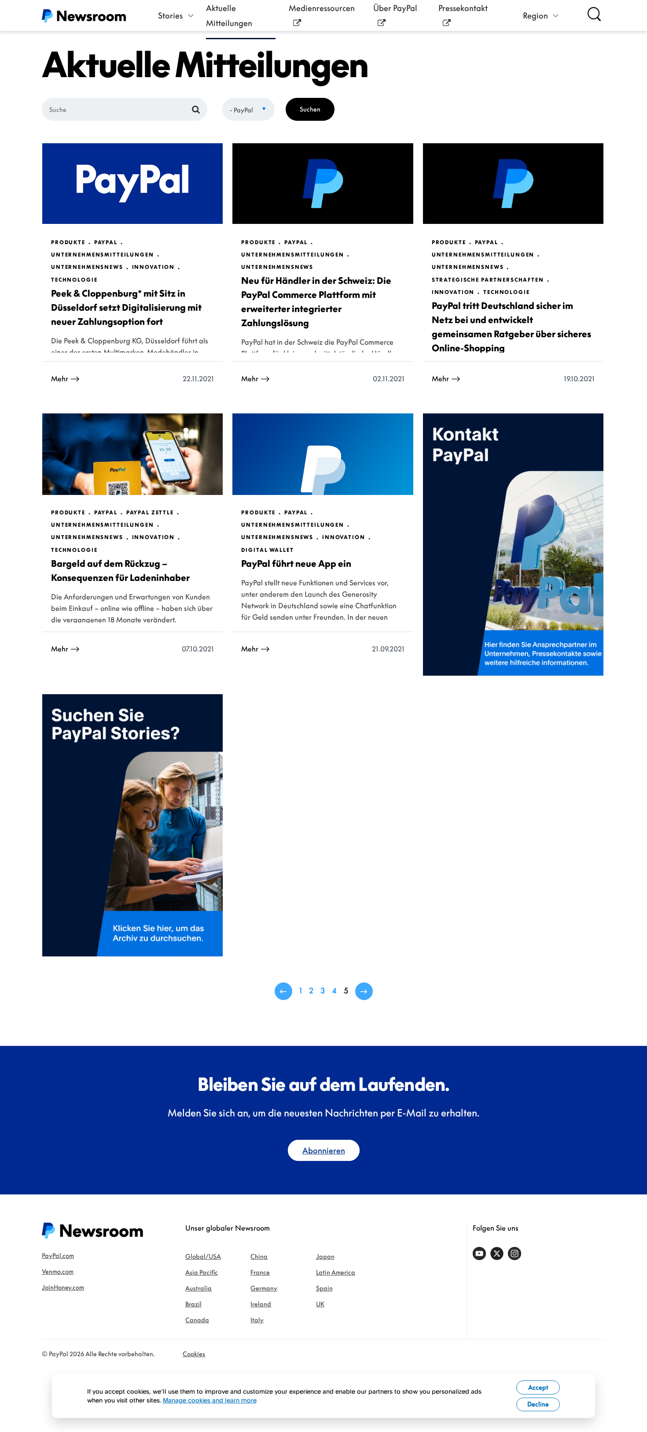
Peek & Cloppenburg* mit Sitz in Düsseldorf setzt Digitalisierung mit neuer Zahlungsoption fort (126, 307)
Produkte (68, 242)
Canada (197, 1320)
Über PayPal (395, 8)
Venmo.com (58, 1271)
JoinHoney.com (63, 1287)
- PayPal (241, 110)
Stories (170, 15)
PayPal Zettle (150, 513)
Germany (263, 1288)
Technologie (74, 280)
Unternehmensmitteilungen (102, 255)
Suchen (310, 109)
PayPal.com (58, 1255)
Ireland (260, 1304)
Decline (538, 1404)
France (260, 1272)
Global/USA (203, 1256)
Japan (325, 1256)
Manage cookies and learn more (210, 1400)
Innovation (153, 267)
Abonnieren (323, 1150)
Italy (257, 1320)
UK (320, 1304)
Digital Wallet (267, 550)
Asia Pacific (201, 1272)
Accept (538, 1387)
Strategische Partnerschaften (488, 280)
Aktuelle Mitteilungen (229, 15)
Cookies (194, 1354)
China (259, 1256)
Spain (324, 1288)
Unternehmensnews (87, 267)
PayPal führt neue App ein (296, 563)
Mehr (59, 378)
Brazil (193, 1304)
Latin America (335, 1272)
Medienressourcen (322, 8)
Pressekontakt (463, 8)
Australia (198, 1288)
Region (535, 15)
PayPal (106, 242)
